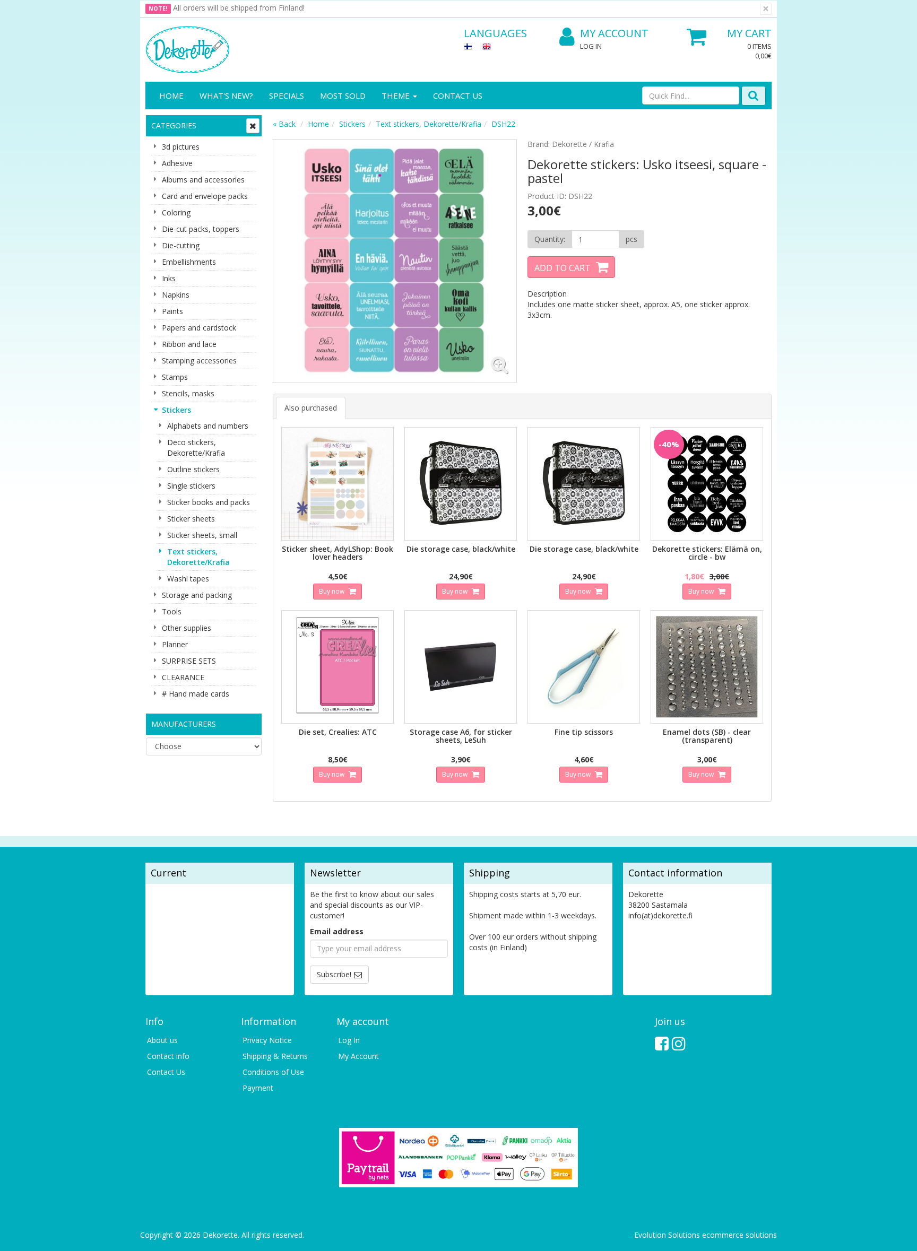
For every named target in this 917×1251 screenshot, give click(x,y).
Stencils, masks (188, 393)
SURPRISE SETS (189, 661)
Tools (171, 611)
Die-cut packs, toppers (200, 229)
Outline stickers (193, 469)
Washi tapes (188, 579)
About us (162, 1040)
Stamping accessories (199, 360)
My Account (614, 33)
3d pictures (181, 147)
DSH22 (503, 124)
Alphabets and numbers (207, 426)
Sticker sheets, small (202, 535)
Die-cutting (181, 245)
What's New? (226, 95)
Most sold (343, 95)
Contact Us (457, 95)
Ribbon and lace (189, 344)
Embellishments (189, 262)
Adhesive (177, 163)
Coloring (176, 212)
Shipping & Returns (275, 1056)
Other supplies (186, 628)
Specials (286, 95)
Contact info (168, 1056)
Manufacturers (183, 724)
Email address (337, 931)
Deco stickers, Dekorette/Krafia (196, 447)
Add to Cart (562, 268)
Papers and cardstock (199, 328)
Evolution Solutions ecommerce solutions (705, 1235)
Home (171, 95)
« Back (284, 124)
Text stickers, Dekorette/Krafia (198, 556)
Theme (397, 95)
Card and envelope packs (205, 196)
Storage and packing (197, 595)
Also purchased (310, 408)
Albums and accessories (203, 180)
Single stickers (191, 486)
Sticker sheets (191, 519)
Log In (591, 46)
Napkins (175, 295)
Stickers (176, 410)
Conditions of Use (273, 1072)
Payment (258, 1088)
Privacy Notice (267, 1040)
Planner (175, 644)
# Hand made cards (195, 694)
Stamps (175, 377)
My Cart (749, 33)
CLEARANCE (183, 677)
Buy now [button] (332, 591)
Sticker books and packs (208, 502)
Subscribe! (334, 974)
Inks (169, 278)
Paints (172, 311)
